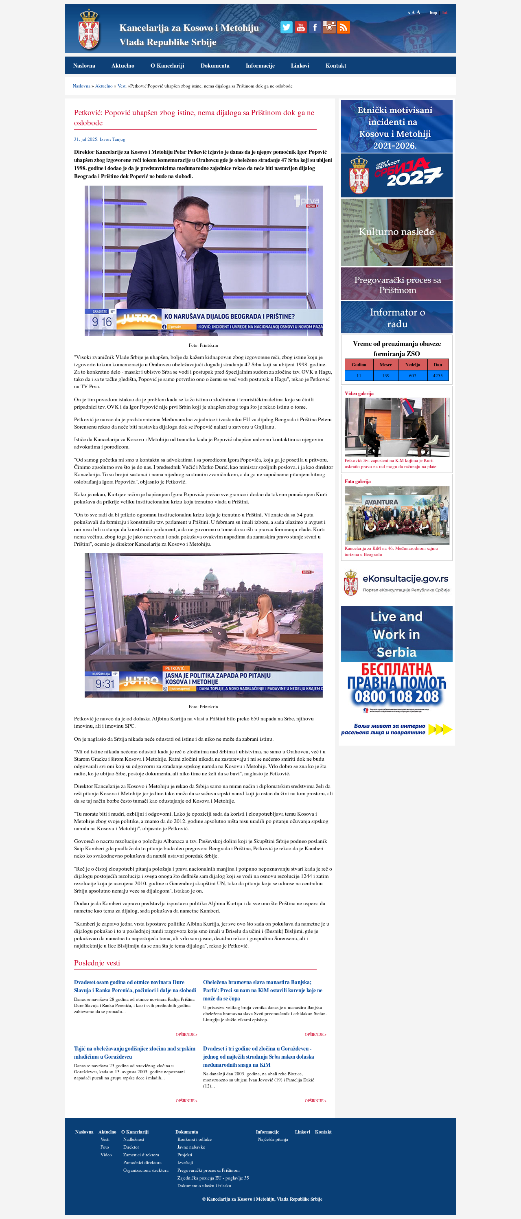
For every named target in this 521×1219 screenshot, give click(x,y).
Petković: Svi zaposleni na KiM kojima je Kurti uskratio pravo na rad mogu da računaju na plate (390, 463)
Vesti (122, 86)
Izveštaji (185, 1162)
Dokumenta (215, 65)
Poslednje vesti (97, 962)
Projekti (184, 1154)
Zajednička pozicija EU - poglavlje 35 (213, 1178)
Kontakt (336, 65)
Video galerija (359, 393)
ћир (433, 12)
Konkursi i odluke (194, 1139)
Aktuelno (123, 65)
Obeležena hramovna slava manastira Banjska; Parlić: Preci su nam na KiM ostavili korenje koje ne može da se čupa (262, 990)
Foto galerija (358, 481)
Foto (105, 1147)
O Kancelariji (167, 65)
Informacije (260, 65)
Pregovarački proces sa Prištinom (208, 1170)
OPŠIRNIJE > (186, 1034)
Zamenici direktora (141, 1154)
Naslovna (84, 65)
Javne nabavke (191, 1147)
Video (106, 1154)
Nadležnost (133, 1139)
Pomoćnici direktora (142, 1162)
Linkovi (300, 65)
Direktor (131, 1147)
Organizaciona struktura (146, 1170)
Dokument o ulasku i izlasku (204, 1185)
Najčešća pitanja (273, 1139)
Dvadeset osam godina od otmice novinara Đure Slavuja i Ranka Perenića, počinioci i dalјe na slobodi (135, 986)
